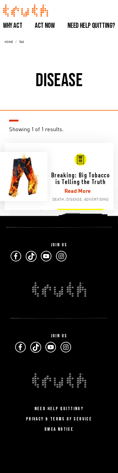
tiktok (31, 256)
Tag (21, 42)
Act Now (44, 25)
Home (9, 42)
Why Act (12, 25)
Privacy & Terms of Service (59, 419)
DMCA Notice (59, 429)
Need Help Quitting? (91, 25)
